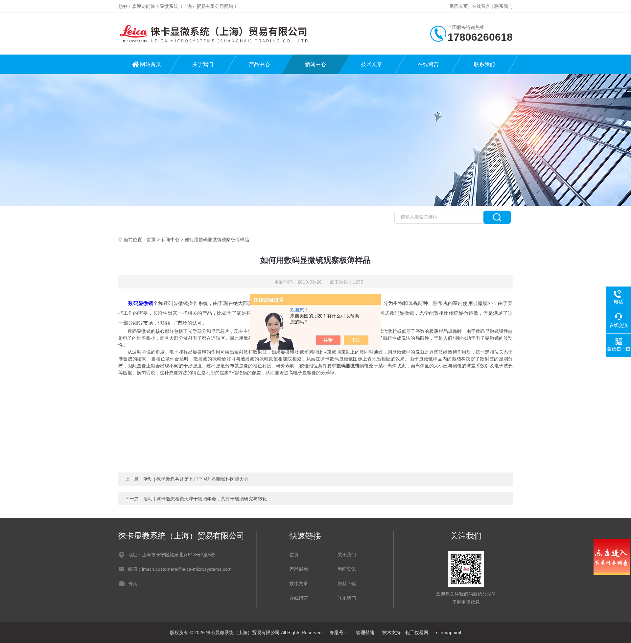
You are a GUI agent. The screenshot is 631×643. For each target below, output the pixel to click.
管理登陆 (365, 632)
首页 (151, 239)
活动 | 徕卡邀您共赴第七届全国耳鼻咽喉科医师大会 (195, 479)
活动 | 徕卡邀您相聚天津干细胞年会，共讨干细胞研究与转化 (205, 498)
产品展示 (299, 569)
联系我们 (503, 6)
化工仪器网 (416, 632)
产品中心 (259, 64)
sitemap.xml (448, 632)
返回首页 (459, 6)
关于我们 (202, 64)
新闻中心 (315, 64)
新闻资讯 (347, 569)
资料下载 (347, 583)
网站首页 (150, 64)
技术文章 (371, 64)
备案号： (339, 632)
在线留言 (481, 6)
